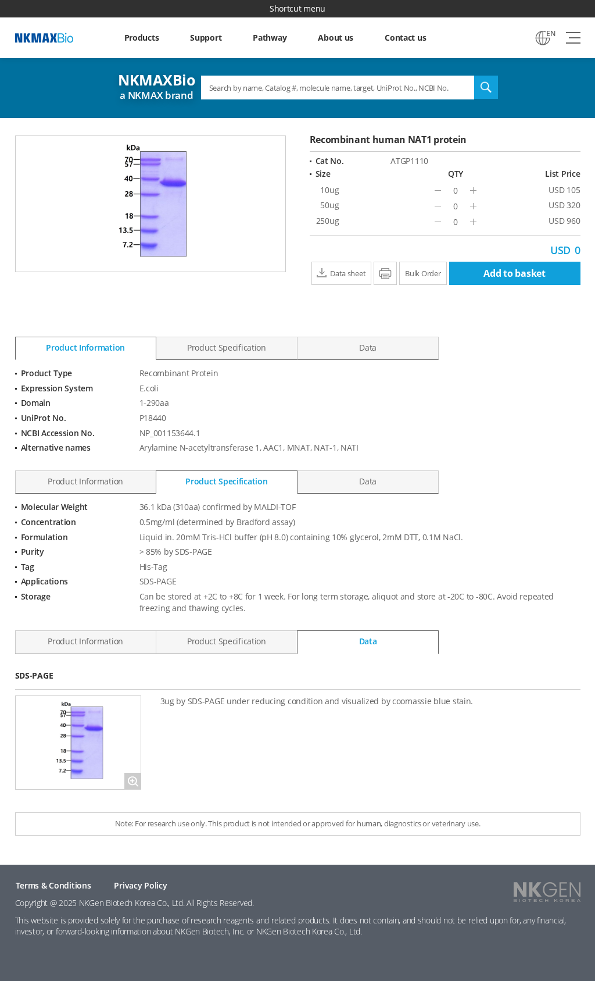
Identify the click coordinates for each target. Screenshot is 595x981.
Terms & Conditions (53, 885)
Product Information (85, 347)
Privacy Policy (140, 885)
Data (368, 347)
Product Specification (226, 347)
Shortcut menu (297, 8)
